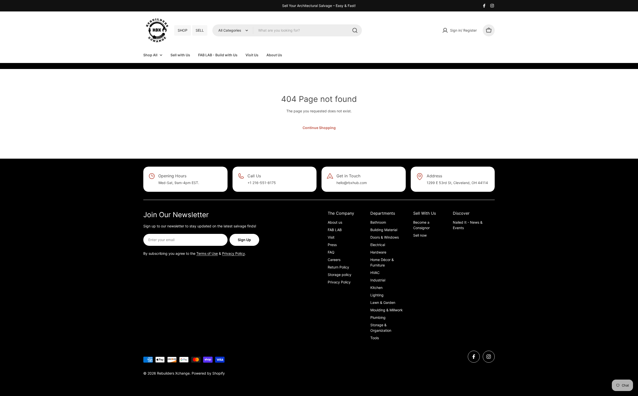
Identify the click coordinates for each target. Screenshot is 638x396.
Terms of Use (207, 253)
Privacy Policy (233, 253)
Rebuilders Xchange (173, 373)
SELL (200, 30)
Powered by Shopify (208, 373)
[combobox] (287, 30)
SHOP (182, 30)
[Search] (355, 30)
